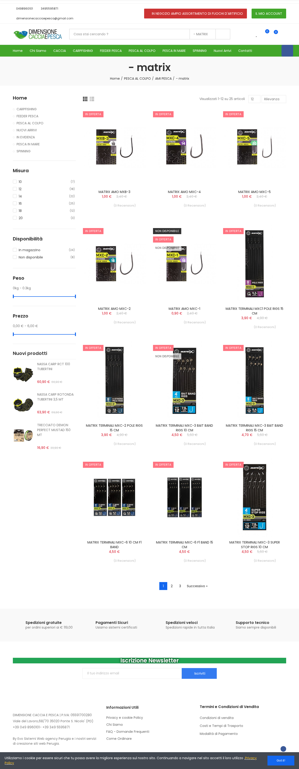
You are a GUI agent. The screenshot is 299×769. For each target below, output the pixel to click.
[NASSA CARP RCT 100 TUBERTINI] (23, 374)
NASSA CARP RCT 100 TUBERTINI (53, 366)
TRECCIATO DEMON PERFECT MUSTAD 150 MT (54, 430)
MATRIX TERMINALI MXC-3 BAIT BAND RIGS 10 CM (184, 428)
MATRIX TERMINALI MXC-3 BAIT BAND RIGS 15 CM (254, 428)
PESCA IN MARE (28, 144)
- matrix (200, 34)
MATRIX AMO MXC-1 (184, 308)
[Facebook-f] (283, 749)
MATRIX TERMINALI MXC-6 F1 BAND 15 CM (184, 544)
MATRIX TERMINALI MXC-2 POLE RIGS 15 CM (114, 428)
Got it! (281, 760)
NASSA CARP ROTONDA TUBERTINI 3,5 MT (55, 397)
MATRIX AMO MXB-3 (114, 192)
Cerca (222, 34)
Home (20, 98)
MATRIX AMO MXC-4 (184, 192)
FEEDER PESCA (27, 116)
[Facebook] (287, 51)
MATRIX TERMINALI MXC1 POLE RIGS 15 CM (254, 311)
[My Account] (283, 34)
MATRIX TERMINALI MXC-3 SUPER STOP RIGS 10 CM (254, 544)
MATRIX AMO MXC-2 (114, 308)
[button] (23, 9)
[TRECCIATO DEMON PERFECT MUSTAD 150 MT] (23, 435)
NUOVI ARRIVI (27, 130)
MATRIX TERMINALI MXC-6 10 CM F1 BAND (114, 544)
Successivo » (197, 586)
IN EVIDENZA (26, 137)
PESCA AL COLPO (30, 123)
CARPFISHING (27, 109)
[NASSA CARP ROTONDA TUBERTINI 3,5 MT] (23, 405)
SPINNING (24, 151)
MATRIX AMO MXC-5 (254, 192)
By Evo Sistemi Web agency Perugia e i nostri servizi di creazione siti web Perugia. (54, 741)
